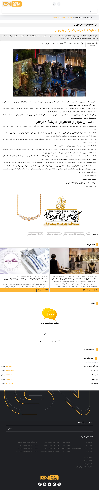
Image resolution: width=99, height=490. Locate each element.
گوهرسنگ (88, 457)
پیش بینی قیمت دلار (52, 448)
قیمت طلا (66, 445)
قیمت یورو (88, 460)
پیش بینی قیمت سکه (51, 445)
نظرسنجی (88, 451)
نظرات (53, 334)
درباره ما (89, 442)
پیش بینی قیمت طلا (52, 442)
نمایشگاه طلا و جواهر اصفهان (27, 451)
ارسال (10, 429)
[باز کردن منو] (94, 4)
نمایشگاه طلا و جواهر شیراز (28, 442)
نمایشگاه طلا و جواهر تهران (49, 451)
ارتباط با (89, 445)
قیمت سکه (66, 448)
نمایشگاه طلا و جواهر (84, 466)
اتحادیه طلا (88, 463)
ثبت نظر (46, 334)
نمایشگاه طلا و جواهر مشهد (28, 448)
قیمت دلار (66, 451)
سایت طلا (66, 442)
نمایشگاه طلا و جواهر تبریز (28, 445)
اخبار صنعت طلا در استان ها (82, 448)
